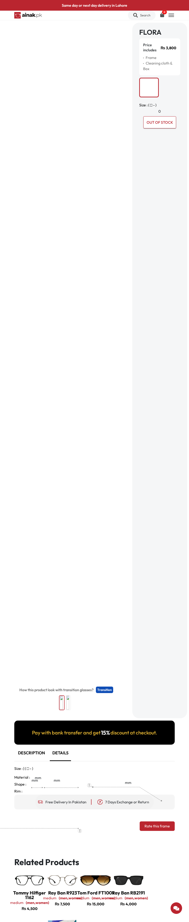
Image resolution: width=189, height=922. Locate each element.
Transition (104, 690)
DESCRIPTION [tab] (31, 752)
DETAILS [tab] (60, 752)
